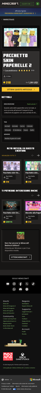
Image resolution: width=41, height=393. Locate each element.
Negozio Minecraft (27, 306)
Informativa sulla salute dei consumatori (23, 383)
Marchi (18, 386)
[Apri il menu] (37, 4)
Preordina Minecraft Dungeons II (19, 13)
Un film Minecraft (8, 328)
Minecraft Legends (8, 311)
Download (25, 323)
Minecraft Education (8, 313)
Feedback (24, 319)
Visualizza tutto (8, 155)
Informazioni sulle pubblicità (29, 386)
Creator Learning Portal (9, 319)
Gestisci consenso (30, 368)
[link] (8, 284)
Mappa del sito (26, 321)
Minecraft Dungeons (8, 308)
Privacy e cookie (5, 383)
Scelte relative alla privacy (23, 389)
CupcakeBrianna (11, 70)
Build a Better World (8, 326)
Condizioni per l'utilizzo (7, 386)
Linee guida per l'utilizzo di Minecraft (13, 368)
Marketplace (8, 19)
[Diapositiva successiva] (38, 155)
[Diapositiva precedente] (32, 155)
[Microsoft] (35, 379)
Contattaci (25, 326)
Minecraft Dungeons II (9, 306)
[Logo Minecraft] (10, 3)
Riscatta (24, 334)
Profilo (24, 331)
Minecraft (5, 303)
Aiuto (23, 316)
